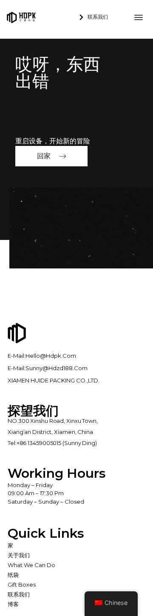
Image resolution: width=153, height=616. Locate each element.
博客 (13, 604)
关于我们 (19, 555)
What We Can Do (31, 565)
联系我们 (19, 594)
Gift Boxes (22, 584)
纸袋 (13, 574)
